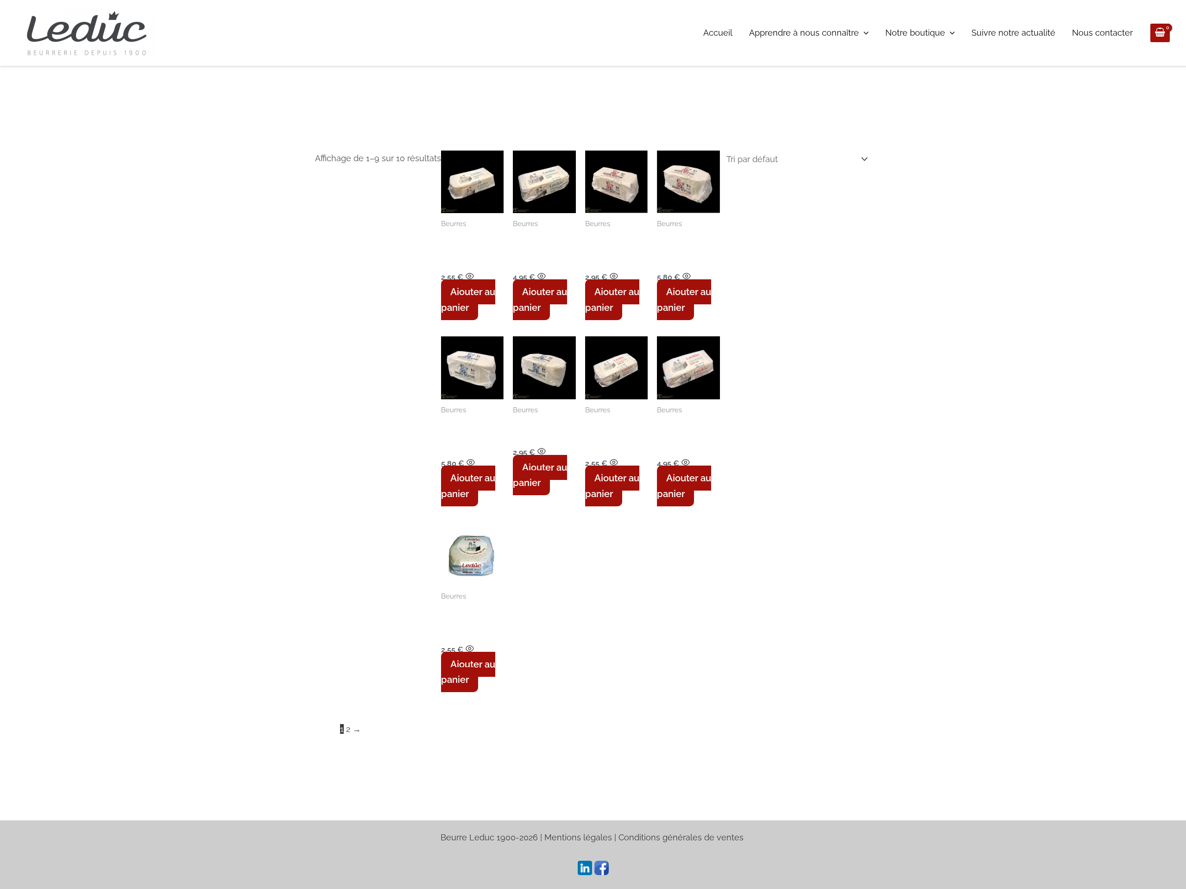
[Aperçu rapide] (470, 277)
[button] (864, 32)
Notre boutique (915, 33)
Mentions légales (578, 837)
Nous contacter (1102, 33)
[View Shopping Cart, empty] (1160, 33)
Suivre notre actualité (1013, 33)
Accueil (717, 33)
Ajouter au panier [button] (468, 299)
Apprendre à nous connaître (804, 33)
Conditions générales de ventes (682, 837)
